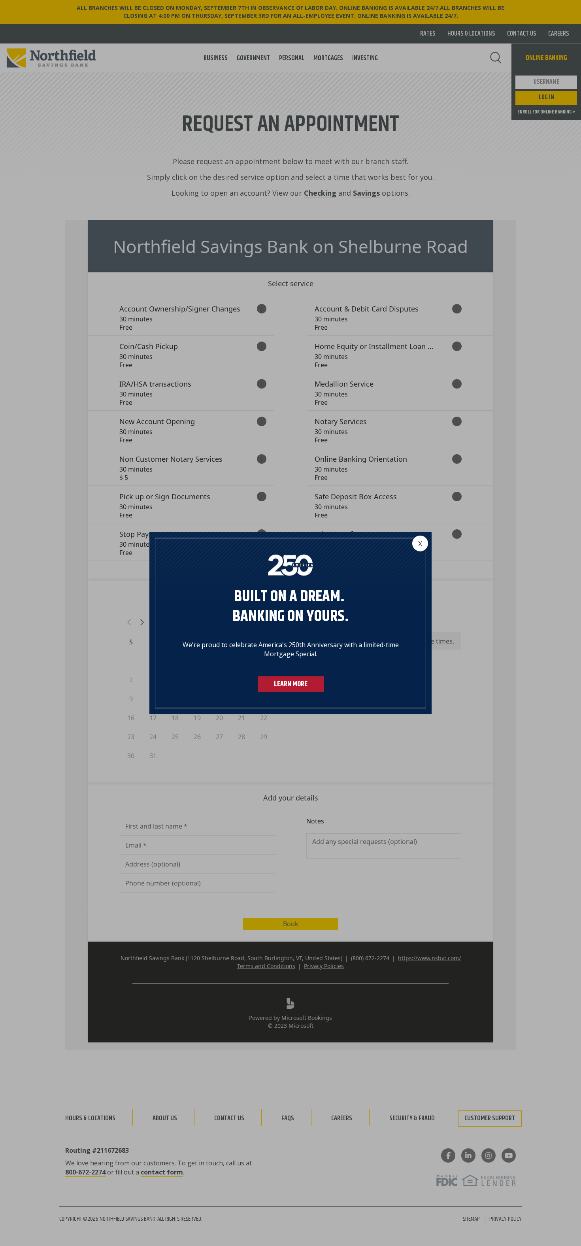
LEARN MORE (290, 683)
